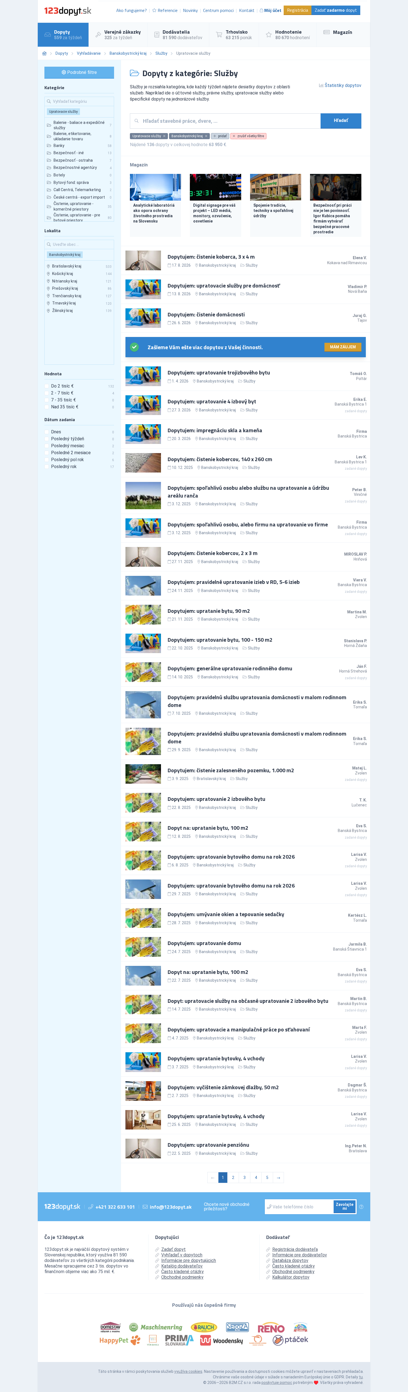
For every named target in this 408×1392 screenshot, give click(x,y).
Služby (161, 53)
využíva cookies (188, 1371)
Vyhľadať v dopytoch (181, 1255)
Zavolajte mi (344, 1206)
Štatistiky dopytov (342, 85)
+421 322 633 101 (115, 1207)
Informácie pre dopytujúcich (188, 1260)
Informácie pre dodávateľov (299, 1255)
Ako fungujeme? (131, 10)
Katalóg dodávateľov (182, 1266)
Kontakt (247, 10)
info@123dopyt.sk (171, 1207)
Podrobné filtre (81, 72)
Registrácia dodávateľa (295, 1249)
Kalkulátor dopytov (290, 1277)
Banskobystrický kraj (128, 53)
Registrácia (297, 10)
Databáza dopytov (290, 1260)
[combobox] (229, 121)
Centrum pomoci (218, 10)
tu (361, 1377)
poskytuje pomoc (276, 1382)
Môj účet (272, 10)
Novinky (190, 10)
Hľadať (341, 120)
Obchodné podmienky (182, 1277)
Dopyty (62, 53)
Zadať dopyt (336, 10)
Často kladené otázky (182, 1271)
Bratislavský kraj (211, 778)
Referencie (168, 10)
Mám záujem (343, 347)
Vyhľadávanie (89, 53)
